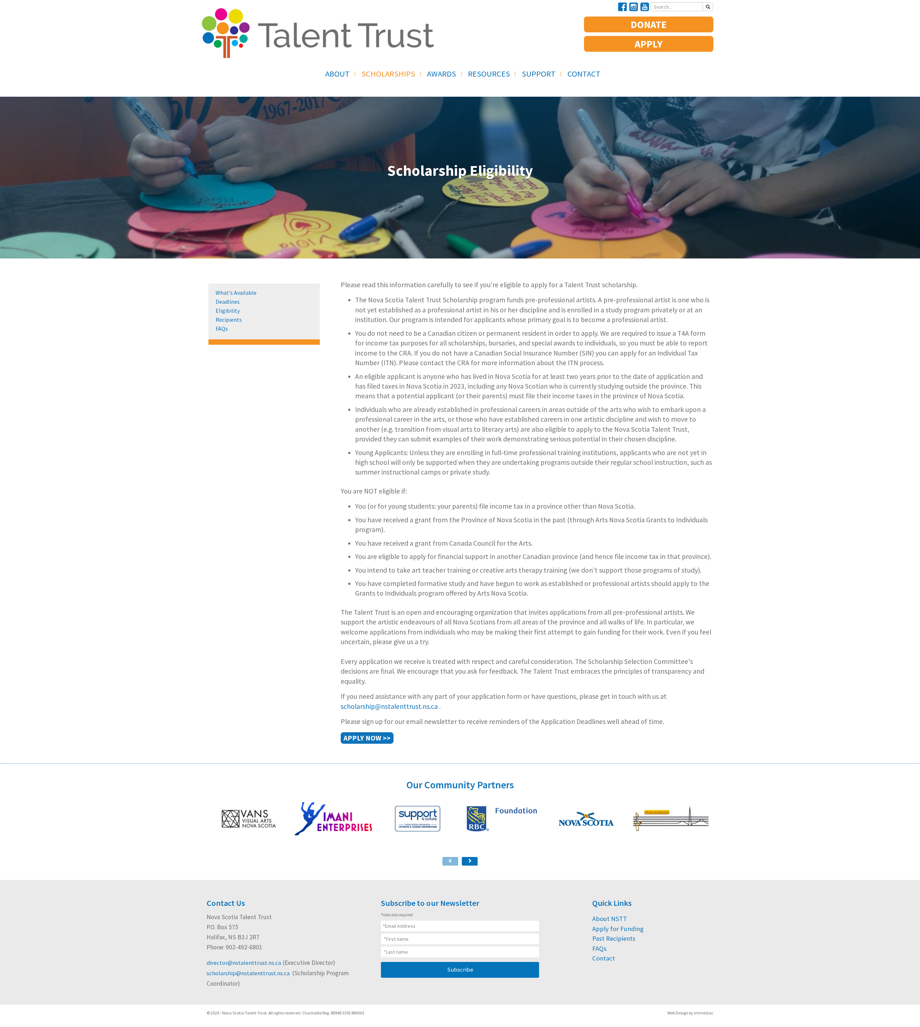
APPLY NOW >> (367, 738)
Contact (603, 958)
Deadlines (228, 301)
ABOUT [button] (337, 74)
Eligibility (228, 310)
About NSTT (609, 918)
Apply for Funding (618, 929)
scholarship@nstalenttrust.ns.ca (390, 706)
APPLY (649, 43)
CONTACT (584, 74)
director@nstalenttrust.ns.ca (244, 963)
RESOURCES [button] (489, 74)
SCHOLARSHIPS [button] (388, 74)
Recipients (229, 319)
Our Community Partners (460, 784)
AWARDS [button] (441, 74)
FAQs (222, 328)
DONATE (649, 24)
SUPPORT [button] (539, 74)
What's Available (236, 292)
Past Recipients (613, 938)
